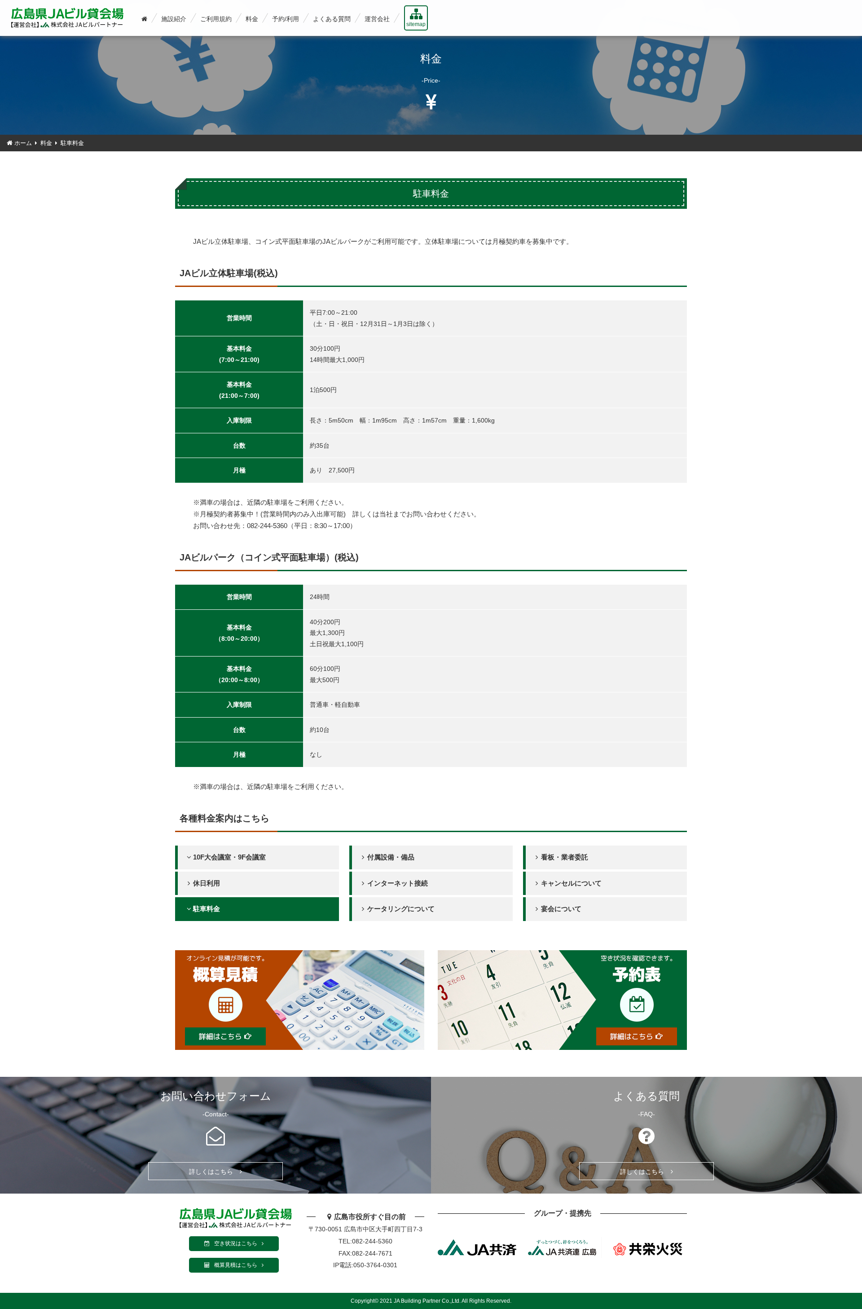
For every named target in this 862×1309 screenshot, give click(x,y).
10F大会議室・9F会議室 (229, 857)
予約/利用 (285, 18)
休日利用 (206, 883)
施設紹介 (173, 18)
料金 (252, 18)
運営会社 (377, 18)
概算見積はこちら (235, 1265)
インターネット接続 (397, 883)
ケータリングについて (401, 908)
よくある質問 (332, 18)
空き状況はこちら (235, 1243)
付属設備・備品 (390, 857)
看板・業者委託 (564, 857)
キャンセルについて (571, 883)
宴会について (561, 908)
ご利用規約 (216, 18)
